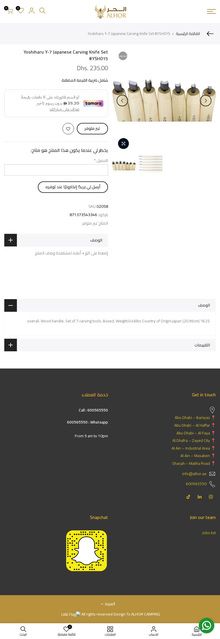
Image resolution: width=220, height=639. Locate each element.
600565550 (196, 483)
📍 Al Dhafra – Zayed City (194, 440)
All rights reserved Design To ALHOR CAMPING (120, 614)
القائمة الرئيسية (188, 33)
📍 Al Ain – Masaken (198, 455)
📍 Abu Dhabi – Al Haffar (195, 425)
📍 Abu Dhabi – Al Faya (196, 433)
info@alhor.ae (194, 473)
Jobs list (209, 532)
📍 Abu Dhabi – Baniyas (195, 417)
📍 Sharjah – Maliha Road (194, 463)
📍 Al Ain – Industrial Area (194, 448)
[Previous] (205, 100)
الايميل (101, 160)
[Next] (122, 100)
